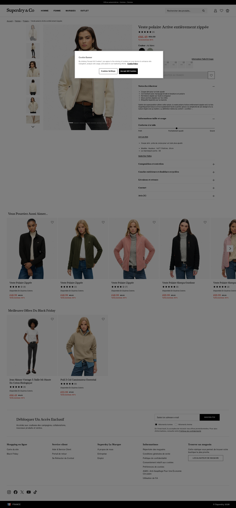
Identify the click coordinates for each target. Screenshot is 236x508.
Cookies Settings (108, 71)
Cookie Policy (132, 64)
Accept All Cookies (128, 71)
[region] (119, 64)
